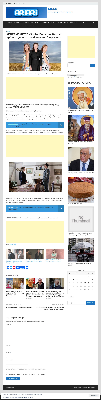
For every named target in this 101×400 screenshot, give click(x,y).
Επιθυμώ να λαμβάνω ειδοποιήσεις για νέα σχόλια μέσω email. (26, 369)
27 (81, 289)
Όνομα (8, 345)
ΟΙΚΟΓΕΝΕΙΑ (34, 22)
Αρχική (15, 3)
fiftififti (53, 9)
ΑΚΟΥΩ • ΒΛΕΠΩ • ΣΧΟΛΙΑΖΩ (26, 26)
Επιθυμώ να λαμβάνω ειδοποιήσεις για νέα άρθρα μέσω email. (25, 374)
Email (8, 352)
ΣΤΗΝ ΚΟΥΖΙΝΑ (62, 22)
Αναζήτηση (70, 62)
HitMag (92, 387)
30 (92, 289)
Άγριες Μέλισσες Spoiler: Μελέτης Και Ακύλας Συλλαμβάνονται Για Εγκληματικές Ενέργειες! (14, 261)
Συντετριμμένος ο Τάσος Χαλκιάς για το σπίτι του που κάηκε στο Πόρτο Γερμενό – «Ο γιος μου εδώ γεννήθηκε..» (55, 293)
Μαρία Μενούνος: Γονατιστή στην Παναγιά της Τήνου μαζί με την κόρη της (15, 293)
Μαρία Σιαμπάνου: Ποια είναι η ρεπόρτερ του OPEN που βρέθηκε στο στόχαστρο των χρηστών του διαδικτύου (35, 293)
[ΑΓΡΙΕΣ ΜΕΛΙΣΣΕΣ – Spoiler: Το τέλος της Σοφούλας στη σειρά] (55, 254)
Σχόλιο (9, 324)
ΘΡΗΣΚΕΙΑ (26, 22)
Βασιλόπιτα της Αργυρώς (75, 203)
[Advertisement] (35, 88)
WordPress (86, 387)
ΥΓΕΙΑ (82, 22)
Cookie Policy (30, 397)
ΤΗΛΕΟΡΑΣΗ (73, 22)
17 (69, 286)
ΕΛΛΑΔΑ (16, 22)
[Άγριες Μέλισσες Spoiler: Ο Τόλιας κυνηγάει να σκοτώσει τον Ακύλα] (35, 254)
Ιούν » (73, 297)
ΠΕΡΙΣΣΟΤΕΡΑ (11, 26)
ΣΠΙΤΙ (52, 22)
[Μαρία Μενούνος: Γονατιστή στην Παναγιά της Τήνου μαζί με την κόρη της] (15, 284)
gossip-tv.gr (13, 244)
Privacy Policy (21, 3)
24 (69, 289)
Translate (79, 77)
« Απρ (69, 297)
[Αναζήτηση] (92, 65)
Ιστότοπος (9, 360)
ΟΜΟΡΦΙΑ (44, 22)
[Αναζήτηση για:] (81, 303)
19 (77, 286)
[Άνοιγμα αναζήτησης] (94, 22)
